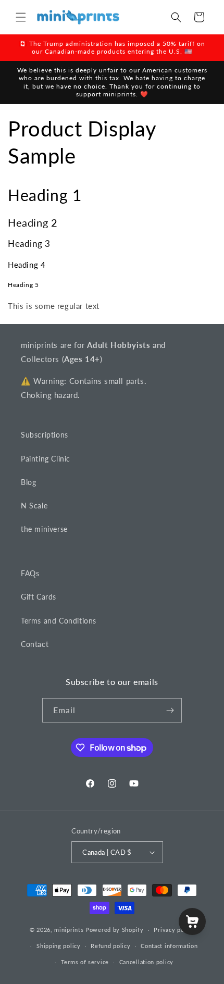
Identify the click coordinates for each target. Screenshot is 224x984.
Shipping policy (58, 945)
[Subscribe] (169, 710)
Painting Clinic (45, 458)
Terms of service (85, 961)
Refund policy (110, 945)
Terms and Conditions (58, 620)
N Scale (34, 505)
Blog (28, 482)
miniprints (69, 929)
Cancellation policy (146, 961)
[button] (20, 17)
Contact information (169, 945)
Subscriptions (44, 434)
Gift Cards (38, 596)
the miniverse (44, 529)
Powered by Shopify (114, 929)
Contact (34, 644)
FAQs (30, 573)
